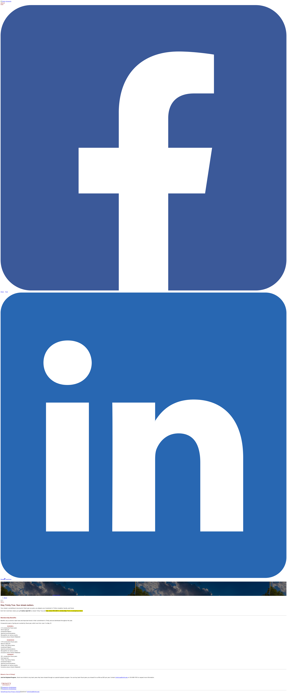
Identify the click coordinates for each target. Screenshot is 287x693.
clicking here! (56, 595)
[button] (7, 579)
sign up (3, 3)
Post (6, 292)
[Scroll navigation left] (1, 600)
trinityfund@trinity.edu (33, 691)
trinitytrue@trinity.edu (121, 677)
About (5, 598)
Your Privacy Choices (14, 691)
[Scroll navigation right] (2, 600)
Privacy (6, 691)
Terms (2, 691)
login (2, 4)
